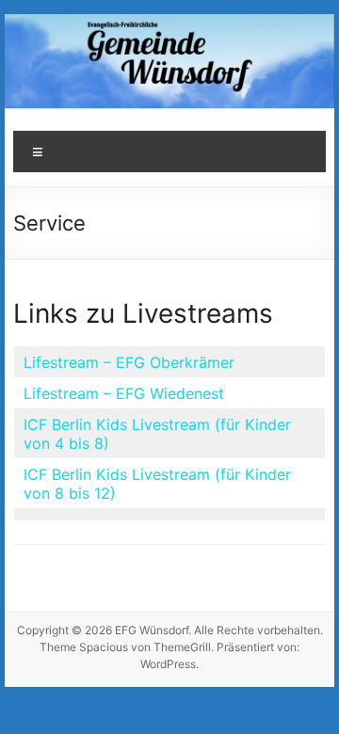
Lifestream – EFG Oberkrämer (129, 362)
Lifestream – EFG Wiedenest (124, 393)
